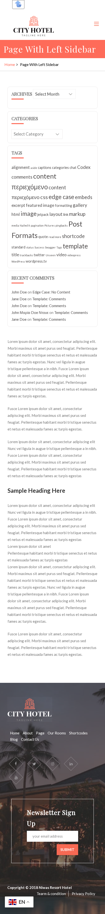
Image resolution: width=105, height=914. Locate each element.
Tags (59, 247)
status (30, 247)
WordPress (18, 261)
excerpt (18, 205)
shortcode (73, 236)
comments (21, 177)
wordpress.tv (36, 261)
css (44, 197)
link (65, 214)
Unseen (51, 255)
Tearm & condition (51, 893)
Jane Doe (19, 299)
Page (40, 733)
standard (18, 247)
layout (56, 214)
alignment (20, 167)
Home (9, 64)
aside (34, 167)
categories (60, 167)
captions (44, 167)
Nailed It (25, 225)
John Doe (19, 292)
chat (73, 167)
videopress (74, 255)
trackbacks (26, 255)
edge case (61, 196)
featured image (40, 205)
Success (39, 247)
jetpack (43, 214)
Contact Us (30, 739)
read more (55, 236)
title (15, 254)
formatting (63, 205)
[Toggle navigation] (96, 24)
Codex (84, 167)
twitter (39, 255)
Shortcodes (78, 733)
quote (43, 237)
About (28, 733)
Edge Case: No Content (51, 292)
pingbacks (61, 225)
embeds (83, 197)
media (15, 225)
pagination (37, 225)
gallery (80, 205)
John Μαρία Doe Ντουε (30, 312)
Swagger (50, 247)
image (29, 213)
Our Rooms (57, 733)
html (15, 214)
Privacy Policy (83, 893)
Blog (14, 739)
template (75, 246)
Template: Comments (49, 299)
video (61, 254)
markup (77, 214)
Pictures (49, 225)
